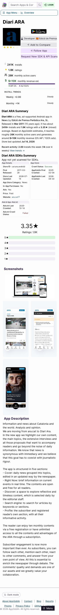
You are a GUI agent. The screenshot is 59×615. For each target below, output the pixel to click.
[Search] (39, 5)
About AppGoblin (11, 601)
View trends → (17, 150)
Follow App (40, 50)
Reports (49, 601)
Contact (28, 601)
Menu (49, 608)
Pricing (7, 605)
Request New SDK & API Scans (39, 56)
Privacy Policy (23, 605)
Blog (39, 601)
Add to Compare (40, 44)
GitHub (38, 605)
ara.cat (15, 197)
